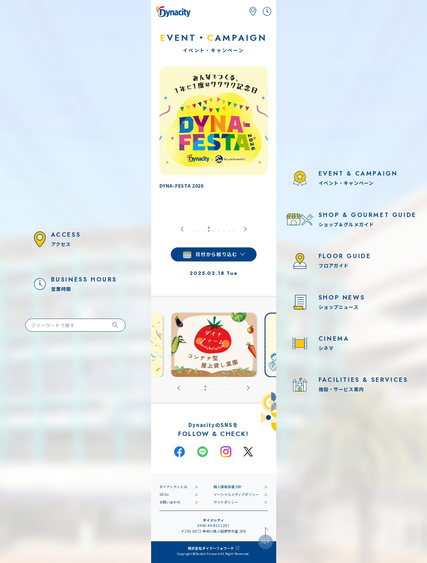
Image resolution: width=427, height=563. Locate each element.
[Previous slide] (182, 229)
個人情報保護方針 (228, 486)
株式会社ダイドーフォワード (211, 548)
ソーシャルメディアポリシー (236, 494)
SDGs (164, 494)
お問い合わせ (170, 501)
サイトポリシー (226, 501)
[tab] (193, 229)
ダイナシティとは (173, 486)
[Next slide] (245, 229)
